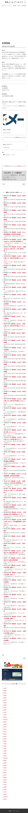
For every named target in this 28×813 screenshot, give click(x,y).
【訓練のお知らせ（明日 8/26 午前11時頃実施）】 (15, 249)
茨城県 (4, 705)
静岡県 (4, 738)
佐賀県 (4, 784)
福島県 (4, 702)
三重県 (4, 743)
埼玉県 (4, 712)
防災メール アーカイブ (14, 2)
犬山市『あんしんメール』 (10, 179)
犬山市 (12, 46)
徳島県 (4, 772)
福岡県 (4, 782)
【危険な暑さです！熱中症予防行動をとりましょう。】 (15, 258)
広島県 (4, 767)
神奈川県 (5, 719)
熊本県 (4, 789)
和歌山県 (5, 758)
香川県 (4, 775)
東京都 (4, 717)
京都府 (4, 748)
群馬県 (4, 709)
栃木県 (4, 707)
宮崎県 (4, 794)
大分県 (4, 791)
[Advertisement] (14, 24)
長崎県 (4, 787)
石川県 (4, 731)
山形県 (4, 700)
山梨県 (4, 722)
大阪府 (4, 750)
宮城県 (4, 695)
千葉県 (4, 714)
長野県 (4, 724)
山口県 (4, 770)
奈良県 (4, 755)
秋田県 (4, 697)
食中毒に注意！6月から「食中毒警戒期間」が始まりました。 (15, 521)
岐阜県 (4, 736)
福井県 (4, 734)
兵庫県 (4, 753)
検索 (24, 184)
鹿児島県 (5, 796)
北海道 (4, 688)
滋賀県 (4, 746)
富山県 (4, 729)
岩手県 (4, 693)
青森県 (4, 690)
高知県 (4, 779)
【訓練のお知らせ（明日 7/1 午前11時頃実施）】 (15, 490)
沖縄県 (4, 799)
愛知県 (14, 195)
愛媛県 (4, 777)
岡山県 (4, 765)
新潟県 (4, 726)
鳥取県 (4, 760)
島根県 (4, 763)
